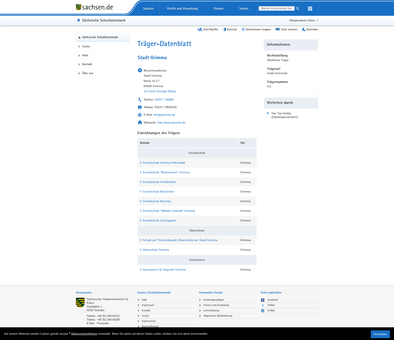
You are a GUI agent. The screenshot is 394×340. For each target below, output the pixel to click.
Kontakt (87, 64)
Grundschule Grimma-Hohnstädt (164, 162)
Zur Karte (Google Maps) (160, 91)
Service (244, 8)
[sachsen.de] (102, 7)
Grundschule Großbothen (159, 182)
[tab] (104, 293)
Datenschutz (149, 321)
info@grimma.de (164, 114)
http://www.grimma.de (171, 122)
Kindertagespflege (213, 299)
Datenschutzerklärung (84, 333)
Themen (218, 8)
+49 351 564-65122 (108, 315)
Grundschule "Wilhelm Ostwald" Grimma (169, 210)
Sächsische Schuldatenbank (104, 20)
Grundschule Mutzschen (158, 191)
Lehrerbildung (211, 310)
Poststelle (103, 323)
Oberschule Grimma (156, 249)
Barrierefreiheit (150, 326)
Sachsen (148, 8)
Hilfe (85, 55)
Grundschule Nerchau (157, 201)
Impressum (148, 305)
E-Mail (271, 310)
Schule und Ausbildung (216, 305)
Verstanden (380, 334)
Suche (86, 46)
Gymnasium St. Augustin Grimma (164, 269)
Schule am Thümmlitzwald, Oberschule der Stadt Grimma (180, 240)
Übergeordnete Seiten (302, 20)
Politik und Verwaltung (182, 8)
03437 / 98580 (164, 99)
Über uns (87, 73)
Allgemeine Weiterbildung (217, 315)
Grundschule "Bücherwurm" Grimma (166, 172)
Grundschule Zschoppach (159, 220)
